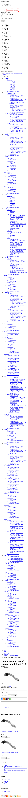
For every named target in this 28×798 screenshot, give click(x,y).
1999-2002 (12, 85)
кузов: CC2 (10, 338)
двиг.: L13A (13, 326)
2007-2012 (9, 231)
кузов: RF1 (10, 601)
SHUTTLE (6, 591)
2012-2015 (12, 200)
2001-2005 (12, 197)
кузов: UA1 (10, 344)
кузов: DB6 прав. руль (13, 355)
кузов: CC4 (13, 168)
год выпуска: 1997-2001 (16, 561)
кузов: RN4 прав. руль (13, 624)
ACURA (6, 92)
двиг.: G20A (13, 162)
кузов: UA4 (10, 349)
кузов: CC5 (13, 169)
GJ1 (8, 135)
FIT (5, 323)
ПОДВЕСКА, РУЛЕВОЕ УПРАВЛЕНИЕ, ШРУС (16, 525)
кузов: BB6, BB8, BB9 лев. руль (15, 559)
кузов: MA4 (10, 277)
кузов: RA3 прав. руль (13, 473)
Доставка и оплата (14, 73)
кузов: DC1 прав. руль (13, 366)
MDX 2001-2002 (11, 94)
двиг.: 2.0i (12, 235)
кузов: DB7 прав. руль (13, 358)
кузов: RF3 (10, 607)
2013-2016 (9, 233)
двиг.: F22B (13, 468)
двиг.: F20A (13, 159)
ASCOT (6, 156)
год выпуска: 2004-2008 (13, 377)
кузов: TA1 (10, 173)
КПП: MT (12, 212)
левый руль (10, 439)
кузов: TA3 (10, 179)
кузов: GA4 (10, 187)
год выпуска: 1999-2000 (16, 440)
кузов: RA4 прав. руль (13, 475)
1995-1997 (9, 593)
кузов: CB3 (10, 158)
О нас (5, 765)
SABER (6, 580)
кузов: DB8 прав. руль (13, 361)
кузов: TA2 (10, 176)
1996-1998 (12, 84)
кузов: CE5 (10, 163)
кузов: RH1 (10, 573)
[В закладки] (7, 758)
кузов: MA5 (10, 280)
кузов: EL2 (10, 498)
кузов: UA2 (10, 347)
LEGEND (6, 414)
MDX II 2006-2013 (12, 113)
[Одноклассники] (4, 699)
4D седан (9, 80)
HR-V (5, 331)
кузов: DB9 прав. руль (13, 363)
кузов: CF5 (10, 635)
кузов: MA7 (10, 285)
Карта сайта (7, 779)
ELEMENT (7, 292)
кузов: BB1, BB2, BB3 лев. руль (15, 556)
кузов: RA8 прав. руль (13, 486)
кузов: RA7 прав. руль (13, 484)
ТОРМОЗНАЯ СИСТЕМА (17, 102)
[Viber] (8, 699)
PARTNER (6, 505)
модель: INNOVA (11, 166)
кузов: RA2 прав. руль (13, 470)
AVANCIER (7, 172)
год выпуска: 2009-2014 (13, 394)
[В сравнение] (9, 758)
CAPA (5, 186)
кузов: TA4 (10, 182)
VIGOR (6, 639)
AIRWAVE (6, 134)
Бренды (6, 781)
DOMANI (6, 275)
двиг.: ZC (12, 278)
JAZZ (5, 376)
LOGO (5, 429)
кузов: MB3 (10, 288)
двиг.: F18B (13, 631)
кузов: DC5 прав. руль (13, 372)
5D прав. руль (10, 435)
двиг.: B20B (13, 499)
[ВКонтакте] (1, 699)
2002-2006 (9, 214)
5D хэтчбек (10, 201)
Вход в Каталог (14, 334)
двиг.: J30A (13, 180)
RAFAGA (6, 563)
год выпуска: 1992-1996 (16, 558)
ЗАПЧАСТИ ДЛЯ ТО (16, 96)
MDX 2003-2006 (11, 103)
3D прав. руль (10, 431)
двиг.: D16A (13, 513)
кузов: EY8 (10, 512)
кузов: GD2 (10, 327)
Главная (3, 73)
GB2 (8, 454)
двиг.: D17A (13, 617)
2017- (8, 238)
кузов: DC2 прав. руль (13, 369)
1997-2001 (9, 210)
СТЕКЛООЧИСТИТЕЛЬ (16, 101)
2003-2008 (12, 87)
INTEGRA (6, 354)
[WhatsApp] (10, 699)
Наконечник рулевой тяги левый (9, 731)
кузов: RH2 (10, 576)
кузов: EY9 (10, 514)
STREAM (6, 614)
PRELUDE (6, 555)
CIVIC (5, 194)
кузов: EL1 (10, 495)
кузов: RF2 (10, 604)
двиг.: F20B (13, 633)
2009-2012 (12, 88)
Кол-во (5, 695)
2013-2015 (12, 89)
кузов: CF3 (10, 629)
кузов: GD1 (10, 324)
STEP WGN (7, 600)
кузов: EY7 (10, 509)
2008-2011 (9, 309)
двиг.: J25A (13, 351)
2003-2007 (9, 294)
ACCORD (6, 78)
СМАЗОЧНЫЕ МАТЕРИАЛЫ (18, 99)
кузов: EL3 (10, 500)
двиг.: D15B (13, 189)
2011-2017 (9, 259)
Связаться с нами (8, 783)
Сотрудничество (8, 791)
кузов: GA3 (13, 432)
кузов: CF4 (10, 632)
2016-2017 (9, 542)
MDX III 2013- (10, 123)
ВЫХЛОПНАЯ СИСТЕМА (17, 215)
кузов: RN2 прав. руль (13, 618)
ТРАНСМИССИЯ (15, 228)
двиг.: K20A (13, 373)
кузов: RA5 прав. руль (13, 478)
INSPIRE (6, 337)
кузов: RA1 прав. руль (13, 467)
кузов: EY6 (10, 506)
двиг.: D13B (13, 507)
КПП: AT (12, 211)
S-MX (5, 572)
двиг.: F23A (13, 175)
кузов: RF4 (10, 610)
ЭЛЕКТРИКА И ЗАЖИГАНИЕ (18, 273)
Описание (6, 707)
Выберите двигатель (15, 232)
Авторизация (7, 5)
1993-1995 (12, 82)
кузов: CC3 (10, 341)
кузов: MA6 (10, 282)
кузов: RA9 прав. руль (13, 489)
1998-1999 (9, 596)
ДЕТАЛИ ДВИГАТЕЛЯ (16, 95)
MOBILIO (6, 443)
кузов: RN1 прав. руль (13, 615)
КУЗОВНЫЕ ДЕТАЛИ (16, 219)
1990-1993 (12, 81)
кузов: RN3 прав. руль (13, 621)
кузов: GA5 (13, 433)
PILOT (5, 519)
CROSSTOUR (7, 257)
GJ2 (8, 145)
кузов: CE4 (10, 161)
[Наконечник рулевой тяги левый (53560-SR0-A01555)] (11, 683)
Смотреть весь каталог (13, 91)
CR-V (5, 208)
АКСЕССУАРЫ (14, 239)
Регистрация (7, 4)
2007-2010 (9, 415)
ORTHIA (6, 493)
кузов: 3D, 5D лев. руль (13, 333)
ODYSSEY (7, 466)
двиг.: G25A (13, 165)
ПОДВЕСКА (13, 98)
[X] (6, 699)
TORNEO (6, 628)
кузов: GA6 (10, 190)
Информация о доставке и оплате (12, 766)
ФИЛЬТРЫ (13, 144)
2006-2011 (12, 198)
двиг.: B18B (13, 281)
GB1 (8, 445)
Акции (7, 73)
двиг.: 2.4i (12, 236)
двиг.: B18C (13, 362)
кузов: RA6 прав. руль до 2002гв (15, 481)
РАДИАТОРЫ (14, 222)
